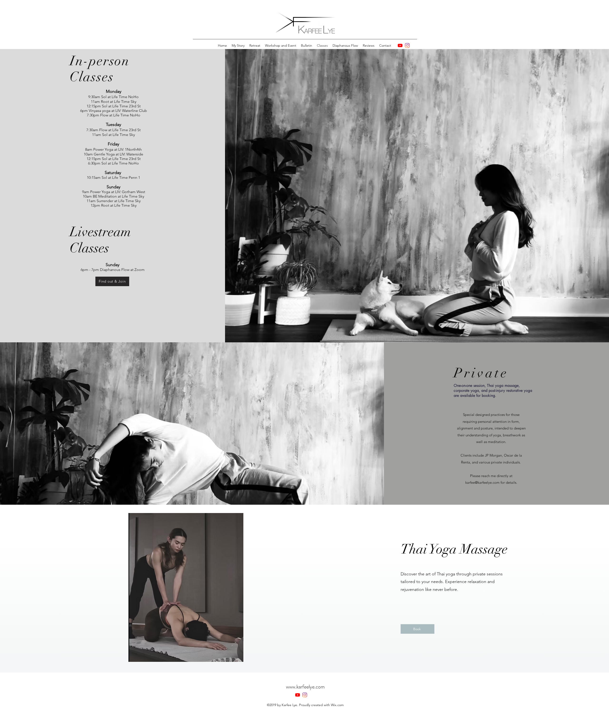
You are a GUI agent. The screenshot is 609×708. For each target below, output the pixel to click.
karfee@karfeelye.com (482, 482)
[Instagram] (407, 45)
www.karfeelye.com (305, 686)
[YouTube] (400, 45)
